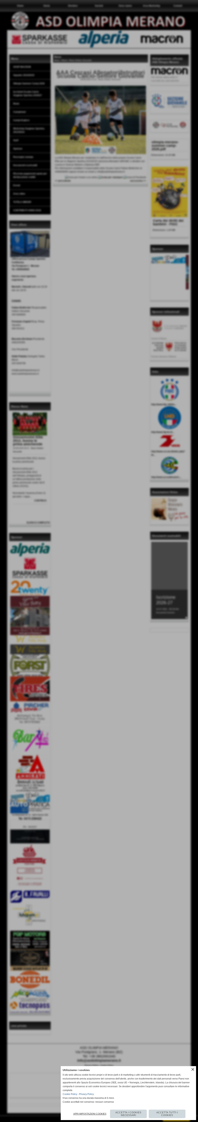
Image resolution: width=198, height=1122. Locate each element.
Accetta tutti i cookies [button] (167, 1114)
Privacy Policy (86, 1094)
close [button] (192, 1069)
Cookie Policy (70, 1094)
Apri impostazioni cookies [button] (89, 1114)
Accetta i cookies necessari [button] (128, 1114)
